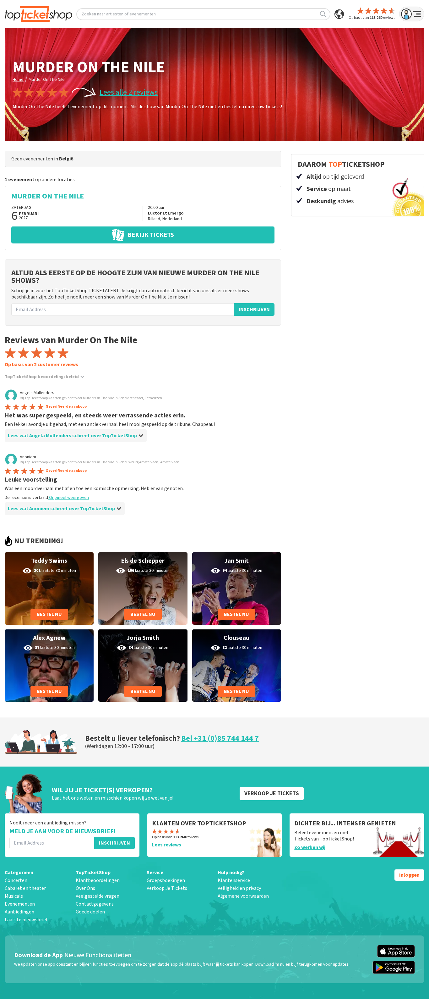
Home (18, 79)
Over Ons (85, 888)
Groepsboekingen (166, 880)
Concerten (16, 880)
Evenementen (20, 904)
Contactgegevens (95, 904)
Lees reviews (166, 845)
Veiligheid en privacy (239, 888)
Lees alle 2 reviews (129, 92)
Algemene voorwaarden (243, 896)
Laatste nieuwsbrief (26, 919)
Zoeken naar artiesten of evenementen (119, 14)
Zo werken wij (309, 847)
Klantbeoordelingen (98, 880)
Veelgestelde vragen (97, 896)
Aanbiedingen (19, 911)
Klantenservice (234, 880)
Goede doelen (90, 911)
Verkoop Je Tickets (167, 888)
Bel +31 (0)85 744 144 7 (220, 738)
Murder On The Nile (47, 79)
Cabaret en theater (25, 888)
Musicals (14, 896)
